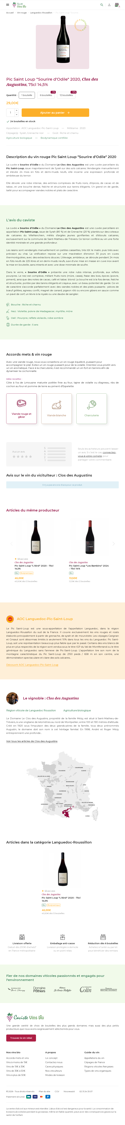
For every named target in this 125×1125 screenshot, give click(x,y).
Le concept (51, 1058)
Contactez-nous (53, 1062)
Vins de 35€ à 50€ (15, 1070)
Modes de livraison (55, 1075)
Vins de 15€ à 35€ (15, 1066)
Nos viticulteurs (53, 1070)
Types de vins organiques (97, 1070)
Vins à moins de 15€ (16, 1062)
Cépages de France (94, 1062)
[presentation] (11, 543)
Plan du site (44, 1091)
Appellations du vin (94, 1058)
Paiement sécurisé (15, 1096)
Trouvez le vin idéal (21, 1038)
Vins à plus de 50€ (16, 1075)
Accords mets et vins (17, 1058)
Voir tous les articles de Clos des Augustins (31, 741)
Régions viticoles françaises (98, 1066)
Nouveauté (69, 1091)
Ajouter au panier (55, 113)
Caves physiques (54, 1066)
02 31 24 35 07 (86, 1091)
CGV (57, 1091)
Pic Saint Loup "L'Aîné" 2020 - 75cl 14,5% (34, 567)
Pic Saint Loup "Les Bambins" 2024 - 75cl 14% (89, 567)
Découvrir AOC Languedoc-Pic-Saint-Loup (32, 664)
